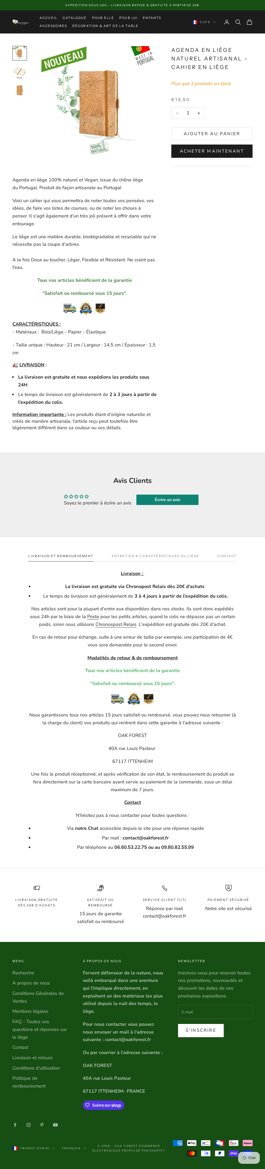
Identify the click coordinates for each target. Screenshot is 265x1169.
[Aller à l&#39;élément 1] (19, 53)
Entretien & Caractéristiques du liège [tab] (156, 556)
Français (71, 1148)
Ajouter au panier (212, 134)
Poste (93, 616)
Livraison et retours (32, 1058)
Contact (20, 1047)
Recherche (23, 973)
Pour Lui (128, 18)
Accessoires (53, 26)
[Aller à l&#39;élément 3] (19, 90)
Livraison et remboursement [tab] (60, 556)
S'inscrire (201, 1030)
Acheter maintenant (212, 151)
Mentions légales (30, 1011)
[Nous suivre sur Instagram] (28, 1124)
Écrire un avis (167, 500)
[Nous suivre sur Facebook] (15, 1124)
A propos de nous (31, 983)
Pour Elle (103, 18)
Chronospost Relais (115, 624)
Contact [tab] (227, 556)
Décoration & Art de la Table (105, 26)
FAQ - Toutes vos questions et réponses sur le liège (39, 1029)
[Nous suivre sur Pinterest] (42, 1124)
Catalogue (75, 18)
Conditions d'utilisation (36, 1068)
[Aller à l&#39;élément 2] (19, 72)
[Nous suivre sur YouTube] (55, 1124)
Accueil (48, 18)
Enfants (152, 18)
